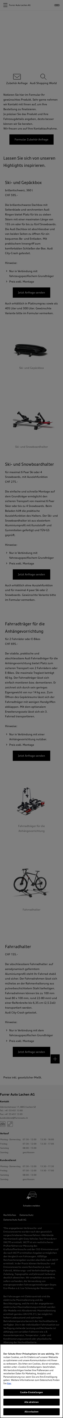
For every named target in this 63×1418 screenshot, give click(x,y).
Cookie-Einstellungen (31, 1392)
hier (9, 1383)
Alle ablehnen (31, 1402)
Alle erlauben (31, 1411)
